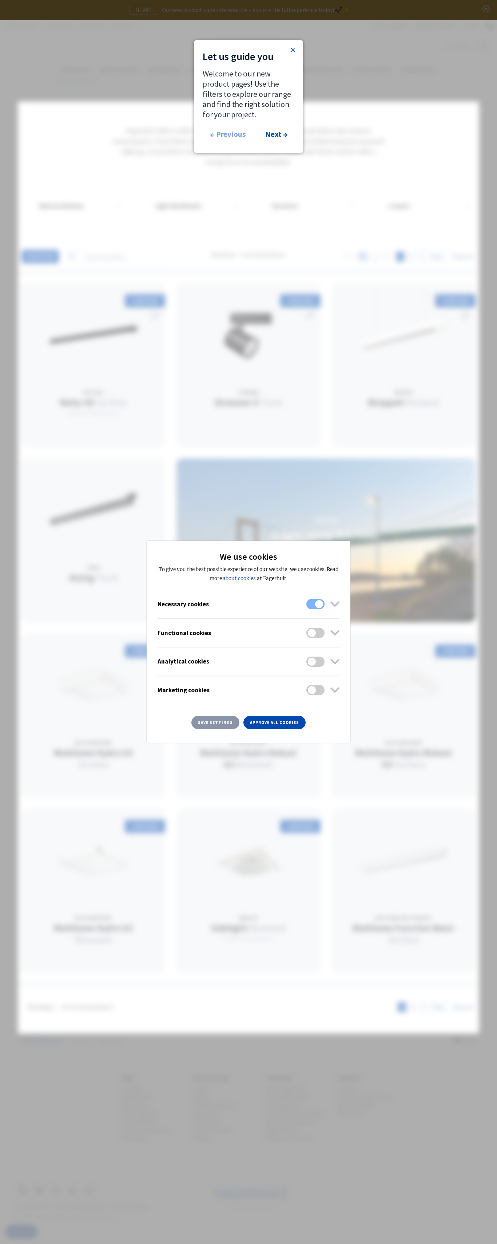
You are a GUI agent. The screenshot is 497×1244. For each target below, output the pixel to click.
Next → (276, 134)
